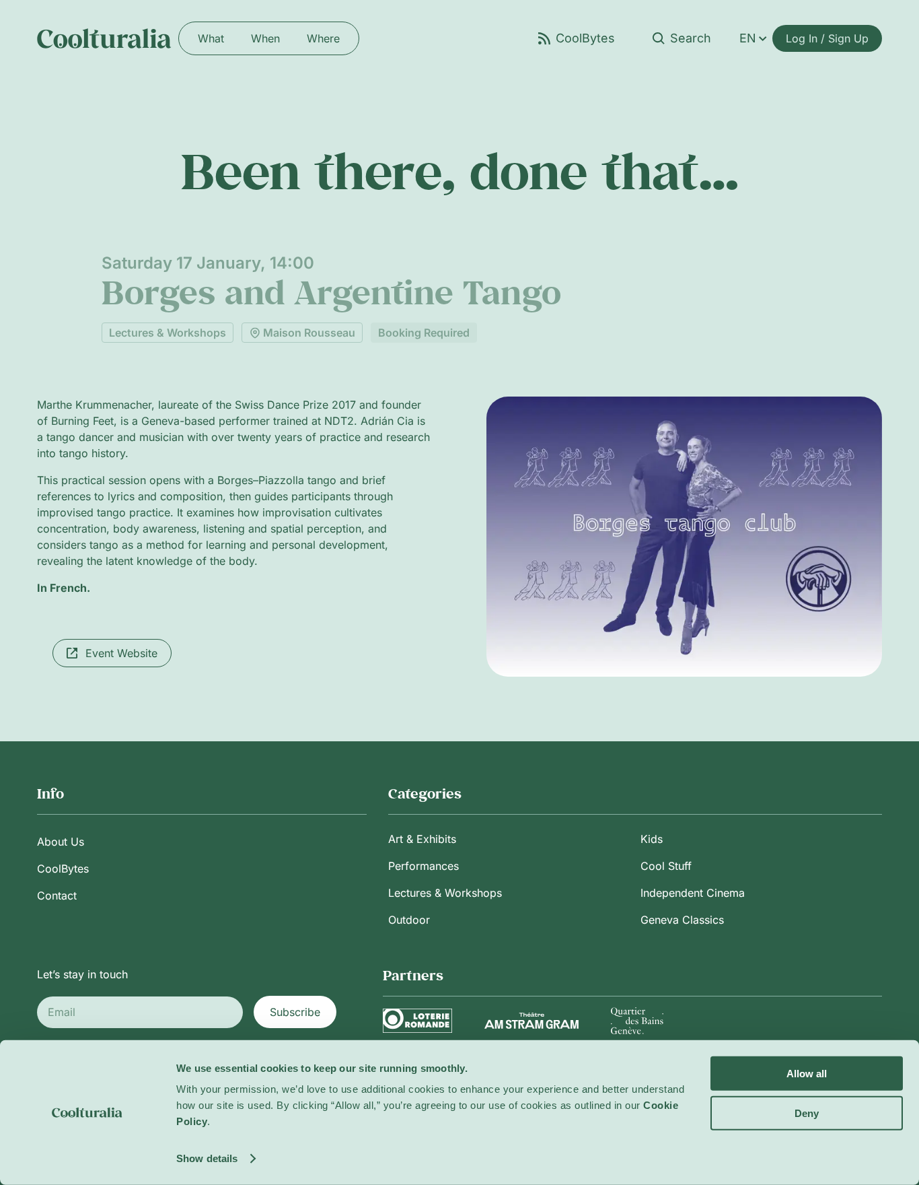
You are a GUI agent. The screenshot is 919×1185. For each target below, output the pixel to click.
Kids (651, 839)
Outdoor (409, 919)
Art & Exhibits (422, 839)
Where (323, 38)
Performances (423, 866)
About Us (60, 841)
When (265, 38)
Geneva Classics (682, 919)
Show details (206, 1158)
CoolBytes (63, 868)
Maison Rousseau (309, 332)
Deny (807, 1112)
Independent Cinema (692, 893)
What (211, 38)
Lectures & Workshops (167, 332)
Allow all (806, 1073)
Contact (57, 895)
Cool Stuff (666, 866)
